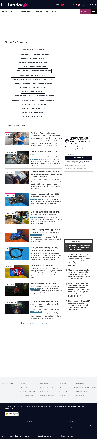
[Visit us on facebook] (67, 5)
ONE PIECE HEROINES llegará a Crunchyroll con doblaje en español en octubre (79, 247)
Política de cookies (76, 422)
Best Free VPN (24, 387)
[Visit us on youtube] (76, 5)
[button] (92, 5)
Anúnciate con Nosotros (34, 426)
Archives (44, 323)
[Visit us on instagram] (73, 5)
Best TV (61, 387)
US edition (41, 436)
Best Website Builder (26, 395)
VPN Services (10, 172)
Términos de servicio (84, 161)
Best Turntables (79, 384)
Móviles (14, 12)
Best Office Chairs (79, 395)
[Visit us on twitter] (70, 5)
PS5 (7, 249)
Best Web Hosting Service (28, 391)
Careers (50, 426)
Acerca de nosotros (11, 426)
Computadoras (26, 12)
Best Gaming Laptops (47, 387)
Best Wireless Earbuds (81, 391)
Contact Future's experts (34, 422)
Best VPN (22, 384)
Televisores (9, 267)
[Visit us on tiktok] (79, 5)
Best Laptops (44, 384)
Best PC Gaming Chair (47, 395)
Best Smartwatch (64, 395)
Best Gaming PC (45, 391)
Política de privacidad (55, 422)
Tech (7, 134)
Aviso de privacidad (83, 162)
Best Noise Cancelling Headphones (85, 387)
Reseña (5, 12)
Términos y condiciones (12, 422)
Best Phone (62, 384)
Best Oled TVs (63, 391)
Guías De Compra (42, 12)
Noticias (55, 12)
